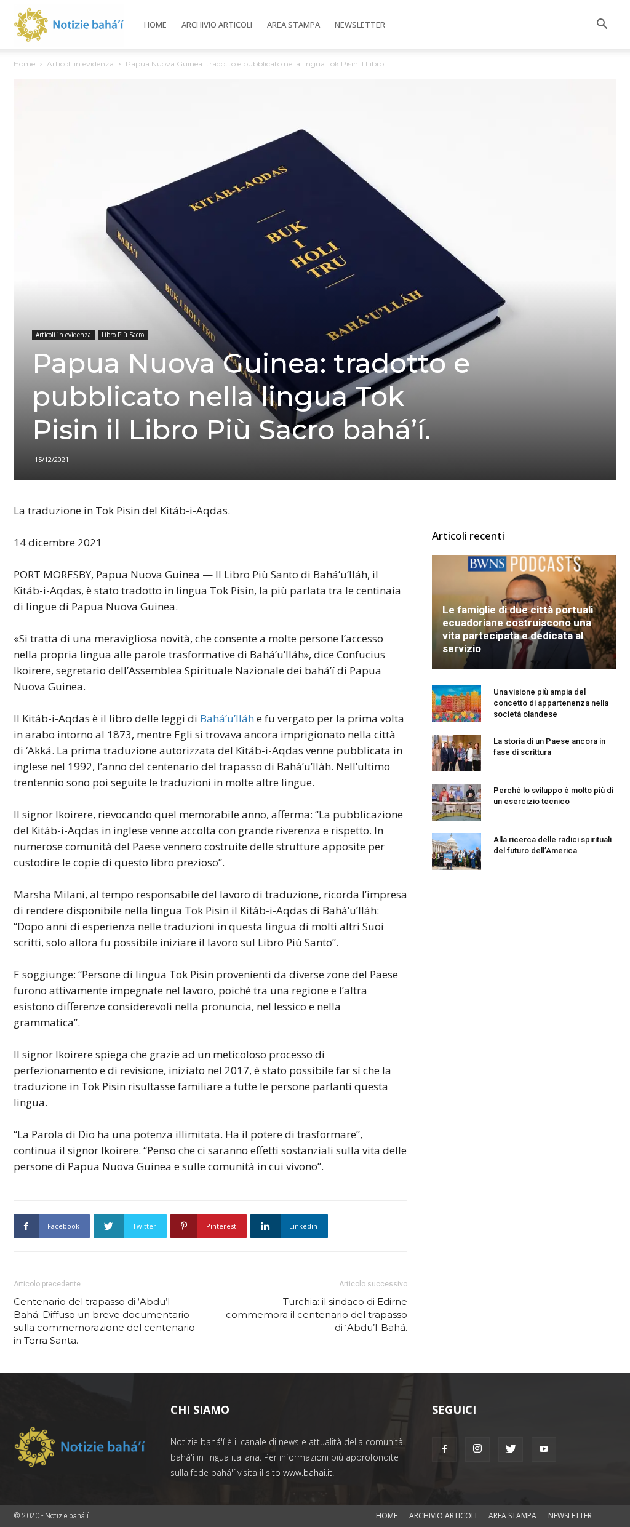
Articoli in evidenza (80, 63)
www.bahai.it (307, 1472)
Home (155, 24)
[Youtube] (544, 1449)
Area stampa (293, 24)
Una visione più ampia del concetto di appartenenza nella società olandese (550, 703)
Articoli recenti (468, 535)
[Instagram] (477, 1449)
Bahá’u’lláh (227, 718)
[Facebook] (444, 1449)
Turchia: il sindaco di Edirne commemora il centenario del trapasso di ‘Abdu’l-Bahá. (316, 1314)
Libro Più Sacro (123, 334)
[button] (601, 25)
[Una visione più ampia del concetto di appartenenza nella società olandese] (456, 703)
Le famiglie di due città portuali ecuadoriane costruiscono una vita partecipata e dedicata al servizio (517, 629)
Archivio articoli (216, 24)
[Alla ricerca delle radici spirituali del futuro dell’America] (456, 851)
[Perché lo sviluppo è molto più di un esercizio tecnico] (456, 802)
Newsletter (360, 24)
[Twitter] (510, 1449)
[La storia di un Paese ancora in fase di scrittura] (456, 753)
